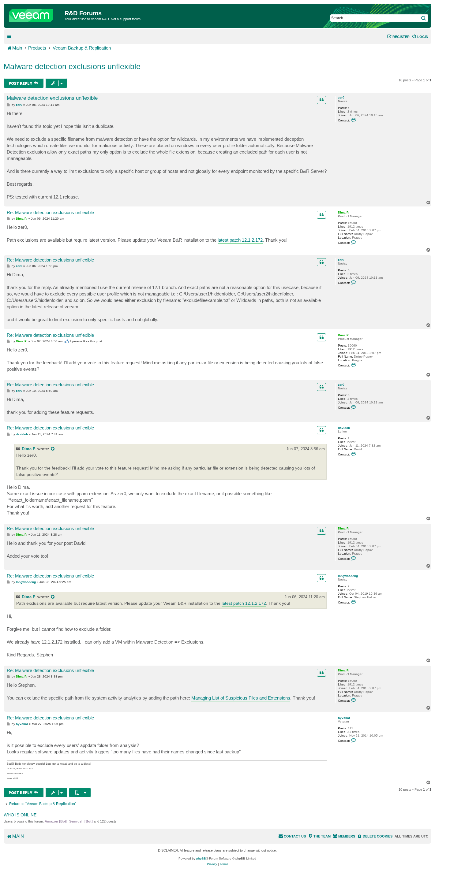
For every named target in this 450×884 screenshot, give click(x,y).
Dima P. (343, 212)
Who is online (20, 814)
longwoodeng (348, 576)
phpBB (201, 858)
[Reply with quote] (321, 100)
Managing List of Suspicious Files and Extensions (240, 697)
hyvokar (344, 717)
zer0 (341, 97)
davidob (344, 427)
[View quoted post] (53, 449)
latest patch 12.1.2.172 (240, 240)
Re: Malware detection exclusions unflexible (50, 212)
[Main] (35, 14)
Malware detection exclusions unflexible (72, 66)
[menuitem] (420, 36)
